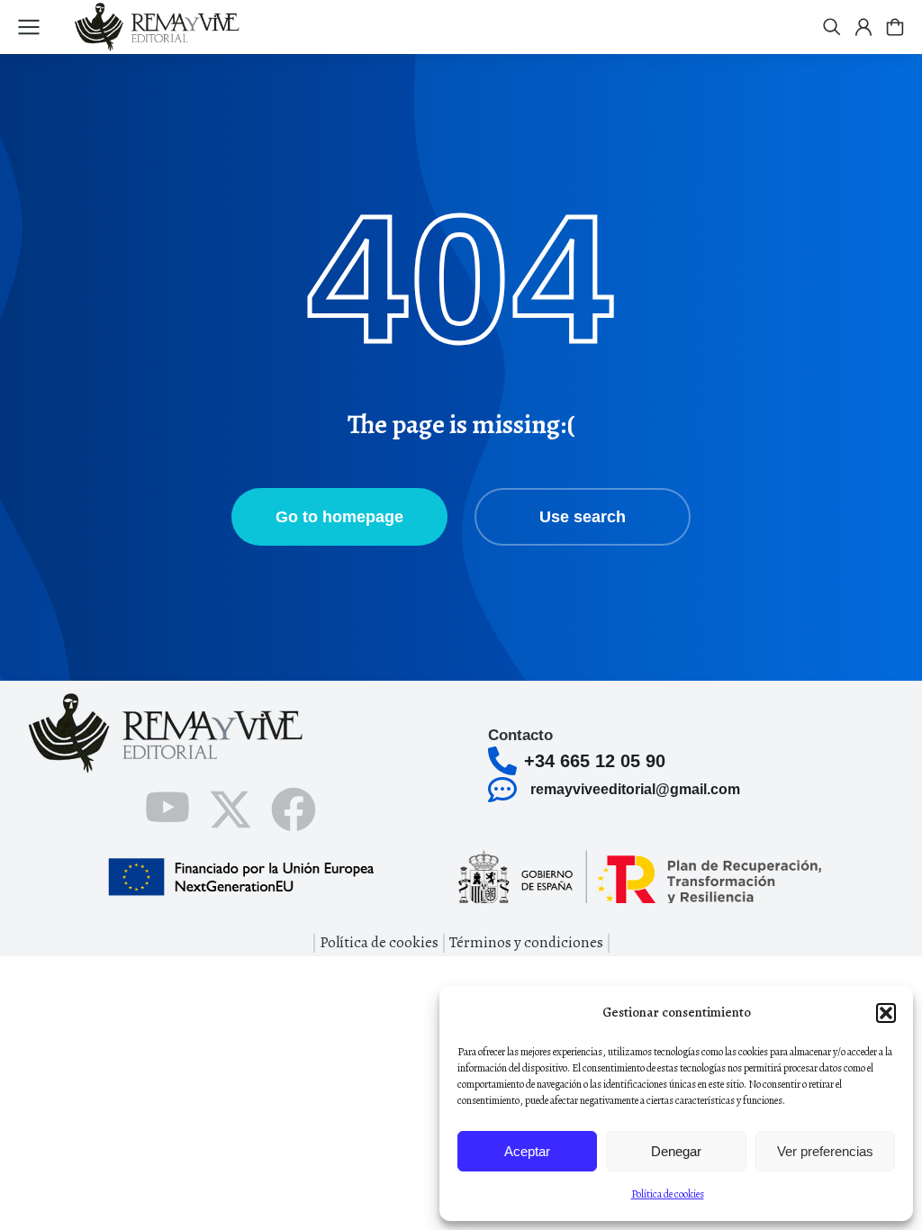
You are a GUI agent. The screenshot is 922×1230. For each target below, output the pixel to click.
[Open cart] (895, 27)
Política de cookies (667, 1194)
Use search (582, 517)
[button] (886, 1013)
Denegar (676, 1151)
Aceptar (527, 1151)
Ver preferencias (825, 1151)
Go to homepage (339, 517)
